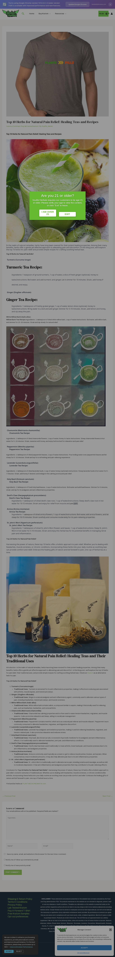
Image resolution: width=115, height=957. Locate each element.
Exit (67, 214)
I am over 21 (48, 213)
